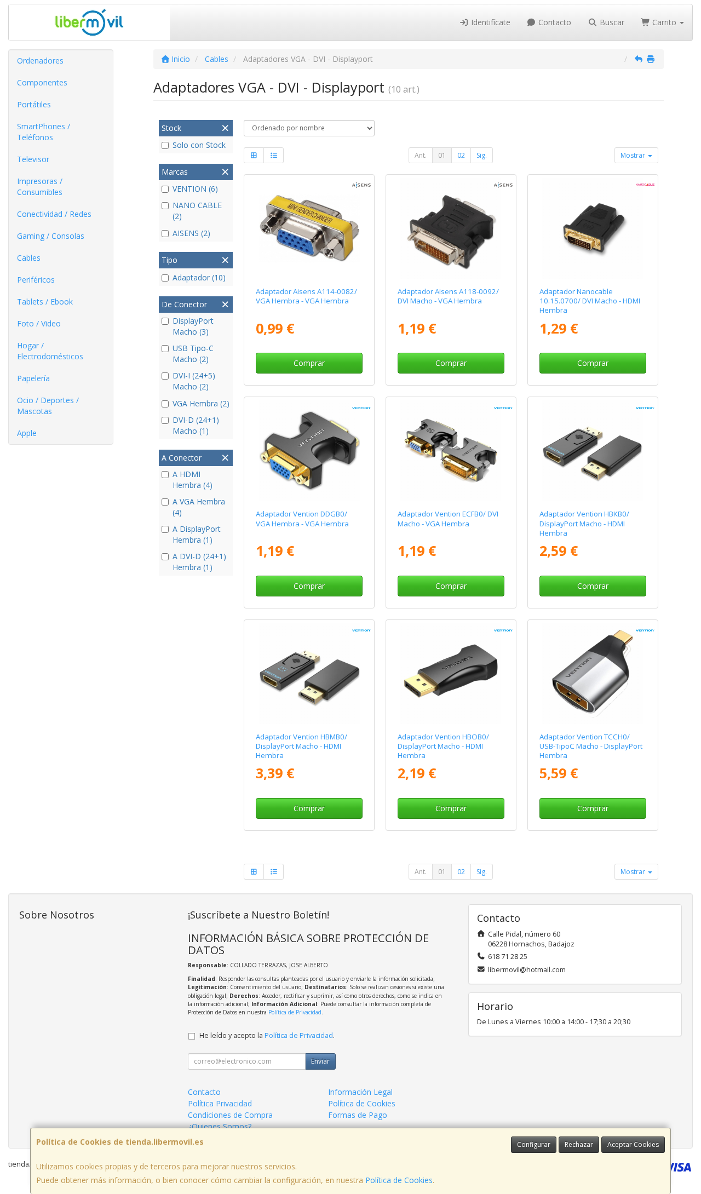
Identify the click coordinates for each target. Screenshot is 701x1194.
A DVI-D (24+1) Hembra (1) (199, 561)
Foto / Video (39, 323)
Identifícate (489, 22)
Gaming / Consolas (50, 236)
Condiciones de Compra (230, 1115)
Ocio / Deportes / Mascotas (48, 405)
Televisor (33, 159)
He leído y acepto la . (267, 1035)
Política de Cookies (399, 1180)
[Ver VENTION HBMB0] (309, 673)
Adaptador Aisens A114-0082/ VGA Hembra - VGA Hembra (306, 296)
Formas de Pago (357, 1115)
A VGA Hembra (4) (199, 507)
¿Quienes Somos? (219, 1126)
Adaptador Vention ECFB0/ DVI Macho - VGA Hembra (448, 518)
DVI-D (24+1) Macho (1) (196, 425)
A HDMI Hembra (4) (192, 479)
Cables (29, 257)
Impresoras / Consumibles (39, 186)
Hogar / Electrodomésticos (50, 350)
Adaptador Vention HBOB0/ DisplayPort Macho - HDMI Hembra (443, 746)
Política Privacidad (220, 1103)
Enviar (320, 1061)
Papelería (33, 378)
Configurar (533, 1144)
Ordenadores (40, 60)
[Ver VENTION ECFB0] (451, 450)
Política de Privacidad (294, 1012)
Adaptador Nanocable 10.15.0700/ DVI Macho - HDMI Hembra (589, 300)
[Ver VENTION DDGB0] (309, 450)
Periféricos (36, 279)
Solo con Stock (199, 145)
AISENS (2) (191, 233)
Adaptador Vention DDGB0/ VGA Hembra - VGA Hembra (302, 518)
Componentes (42, 82)
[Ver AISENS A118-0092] (451, 228)
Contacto (553, 22)
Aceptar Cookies (633, 1144)
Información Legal (360, 1092)
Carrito (664, 22)
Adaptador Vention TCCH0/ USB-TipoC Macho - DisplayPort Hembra (590, 746)
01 (442, 155)
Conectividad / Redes (54, 214)
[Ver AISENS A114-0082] (309, 228)
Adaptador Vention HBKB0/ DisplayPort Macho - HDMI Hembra (584, 523)
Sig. (481, 155)
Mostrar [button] (633, 155)
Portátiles (34, 104)
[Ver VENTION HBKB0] (592, 450)
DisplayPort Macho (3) (193, 326)
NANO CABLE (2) (197, 210)
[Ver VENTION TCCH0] (592, 673)
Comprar (309, 363)
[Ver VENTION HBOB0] (451, 673)
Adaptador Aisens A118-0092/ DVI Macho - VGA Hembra (448, 296)
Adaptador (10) (199, 277)
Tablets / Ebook (45, 301)
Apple (27, 433)
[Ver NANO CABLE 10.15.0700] (592, 228)
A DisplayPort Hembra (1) (197, 534)
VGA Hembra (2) (201, 403)
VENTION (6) (195, 188)
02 (461, 155)
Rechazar (579, 1144)
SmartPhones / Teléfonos (43, 131)
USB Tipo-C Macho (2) (193, 353)
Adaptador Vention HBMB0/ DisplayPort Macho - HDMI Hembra (301, 746)
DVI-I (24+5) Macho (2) (194, 381)
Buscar (610, 22)
